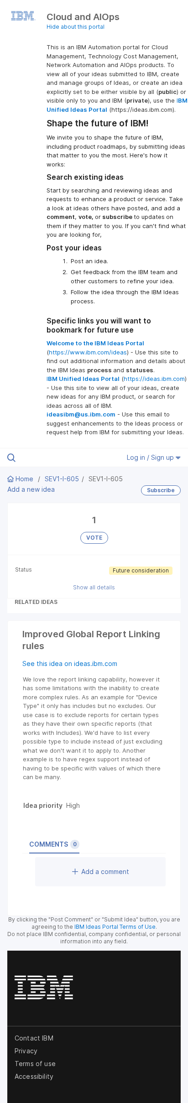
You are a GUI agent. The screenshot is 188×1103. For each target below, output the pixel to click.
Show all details (94, 587)
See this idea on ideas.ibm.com (69, 663)
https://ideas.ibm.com (154, 378)
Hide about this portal (75, 26)
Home (24, 479)
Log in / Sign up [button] (151, 457)
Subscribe (161, 490)
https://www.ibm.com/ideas (88, 352)
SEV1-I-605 (62, 479)
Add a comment (105, 871)
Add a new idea (31, 489)
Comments (53, 844)
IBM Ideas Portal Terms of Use (115, 926)
